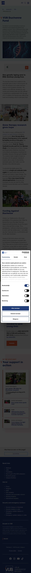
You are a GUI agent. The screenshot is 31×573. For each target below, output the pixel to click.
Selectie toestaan (15, 313)
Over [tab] (25, 257)
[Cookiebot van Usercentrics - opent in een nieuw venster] (22, 252)
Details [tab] (16, 257)
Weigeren (15, 319)
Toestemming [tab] (6, 257)
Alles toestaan (15, 308)
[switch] (26, 290)
